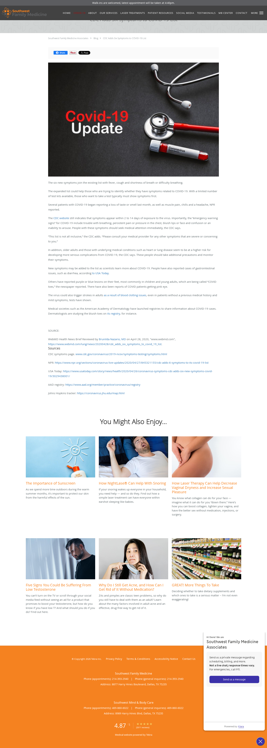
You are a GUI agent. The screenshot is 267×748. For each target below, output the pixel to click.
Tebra (149, 734)
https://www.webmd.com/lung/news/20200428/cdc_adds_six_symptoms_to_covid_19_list (104, 344)
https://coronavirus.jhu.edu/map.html (101, 393)
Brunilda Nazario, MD (112, 339)
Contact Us (188, 659)
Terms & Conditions (138, 659)
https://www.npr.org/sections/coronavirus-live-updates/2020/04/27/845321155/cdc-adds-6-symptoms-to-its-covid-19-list (132, 362)
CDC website (61, 218)
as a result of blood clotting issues (125, 295)
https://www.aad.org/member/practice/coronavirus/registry (102, 384)
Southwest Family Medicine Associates (68, 38)
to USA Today (100, 273)
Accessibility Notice (166, 659)
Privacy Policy (114, 659)
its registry (113, 313)
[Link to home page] (23, 12)
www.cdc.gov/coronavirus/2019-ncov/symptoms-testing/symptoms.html (121, 354)
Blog (96, 38)
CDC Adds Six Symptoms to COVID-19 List (124, 38)
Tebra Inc (96, 659)
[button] (261, 13)
